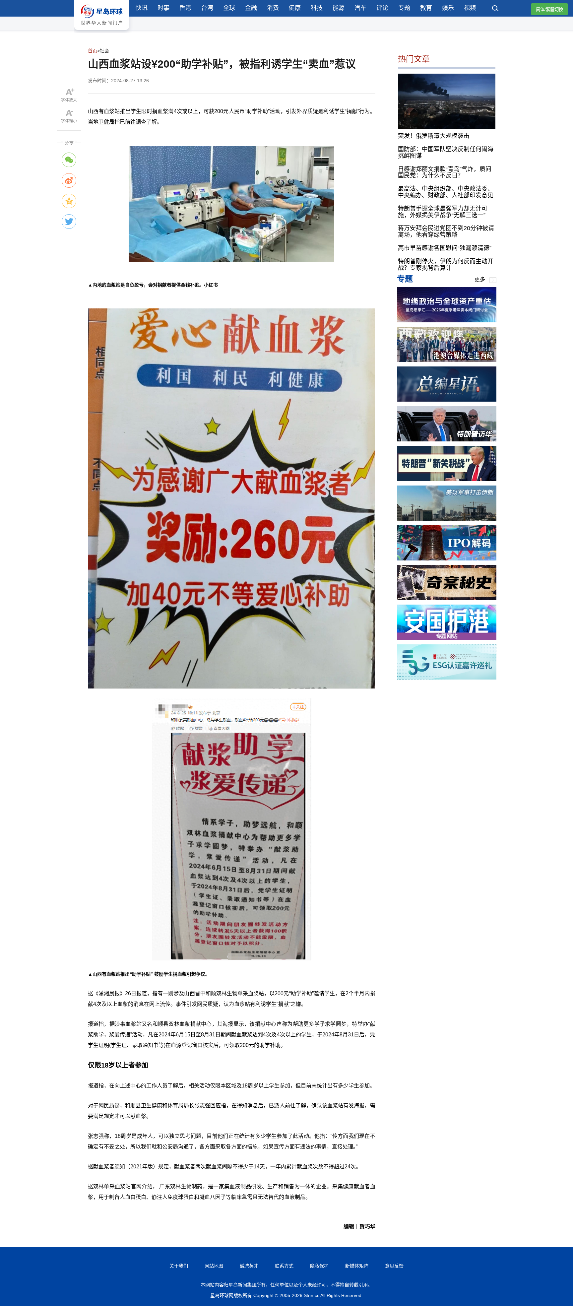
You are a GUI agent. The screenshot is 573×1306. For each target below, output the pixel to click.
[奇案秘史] (446, 598)
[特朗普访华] (446, 439)
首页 (92, 50)
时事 (163, 8)
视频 (470, 8)
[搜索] (495, 9)
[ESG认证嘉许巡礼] (446, 678)
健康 (295, 8)
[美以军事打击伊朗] (446, 519)
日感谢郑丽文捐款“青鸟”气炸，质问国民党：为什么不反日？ (444, 172)
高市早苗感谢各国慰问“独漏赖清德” (444, 248)
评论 (382, 8)
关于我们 (178, 1266)
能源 (339, 8)
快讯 (142, 8)
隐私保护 (319, 1266)
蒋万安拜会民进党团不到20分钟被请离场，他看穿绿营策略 (446, 231)
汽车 (360, 8)
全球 (229, 8)
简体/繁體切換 (549, 9)
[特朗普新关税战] (446, 479)
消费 (273, 8)
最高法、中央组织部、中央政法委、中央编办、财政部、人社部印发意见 (445, 192)
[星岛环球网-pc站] (101, 31)
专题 (404, 8)
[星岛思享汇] (446, 320)
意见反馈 (394, 1266)
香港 (185, 8)
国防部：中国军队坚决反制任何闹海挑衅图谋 (445, 152)
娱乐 (448, 8)
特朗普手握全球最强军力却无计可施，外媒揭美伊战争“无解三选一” (442, 212)
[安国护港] (446, 638)
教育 (426, 8)
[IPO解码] (446, 558)
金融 (251, 8)
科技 (317, 8)
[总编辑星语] (446, 400)
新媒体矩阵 (356, 1266)
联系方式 (284, 1266)
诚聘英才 (249, 1266)
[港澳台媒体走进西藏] (446, 360)
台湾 (207, 8)
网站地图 (214, 1266)
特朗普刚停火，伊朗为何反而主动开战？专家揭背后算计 (445, 264)
